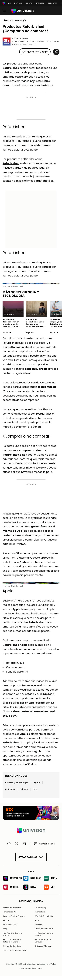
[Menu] (4, 10)
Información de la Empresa (14, 916)
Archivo (6, 920)
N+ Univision (22, 38)
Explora (7, 332)
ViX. (35, 789)
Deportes (52, 3)
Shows (29, 3)
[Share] (56, 52)
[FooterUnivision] (31, 831)
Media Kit (38, 924)
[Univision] (22, 11)
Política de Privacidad (12, 908)
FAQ (5, 929)
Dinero (24, 789)
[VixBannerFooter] (31, 813)
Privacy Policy (40, 908)
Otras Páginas (28, 857)
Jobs (37, 920)
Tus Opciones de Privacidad (14, 950)
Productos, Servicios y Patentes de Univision (12, 940)
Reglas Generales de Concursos (43, 940)
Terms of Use (40, 912)
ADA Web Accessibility (44, 916)
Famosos (40, 3)
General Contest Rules (12, 946)
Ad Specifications (10, 924)
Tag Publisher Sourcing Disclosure (12, 934)
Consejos (10, 789)
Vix (9, 3)
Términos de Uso (10, 912)
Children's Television (43, 946)
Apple (37, 782)
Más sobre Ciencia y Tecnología (21, 294)
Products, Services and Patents (44, 934)
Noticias (18, 3)
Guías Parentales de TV (44, 929)
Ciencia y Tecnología (14, 20)
